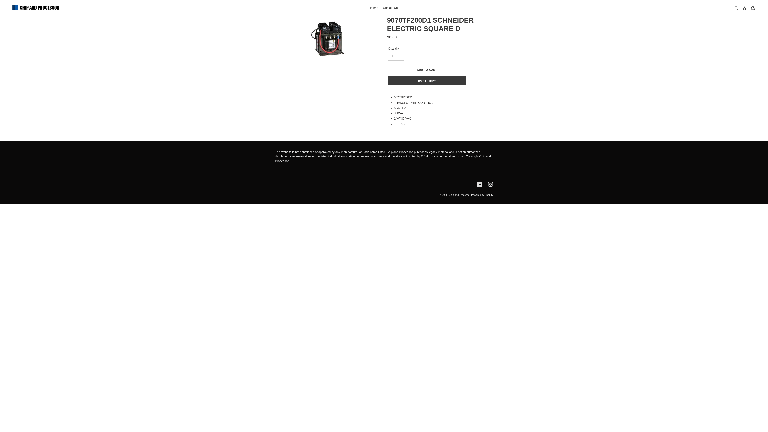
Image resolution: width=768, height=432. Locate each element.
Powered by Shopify (482, 195)
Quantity (393, 48)
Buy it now (427, 80)
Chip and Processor (459, 195)
